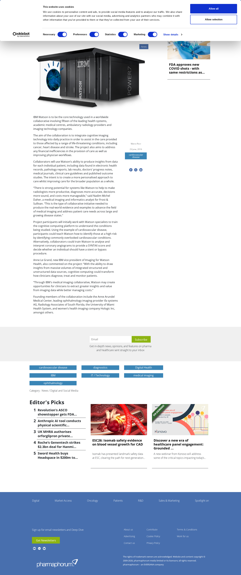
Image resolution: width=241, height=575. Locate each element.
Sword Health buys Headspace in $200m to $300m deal (56, 457)
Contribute (152, 529)
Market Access (63, 500)
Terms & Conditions (187, 529)
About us (128, 529)
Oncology (92, 500)
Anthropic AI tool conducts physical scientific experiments (59, 425)
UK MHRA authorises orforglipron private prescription (54, 435)
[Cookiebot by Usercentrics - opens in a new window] (21, 34)
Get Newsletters (46, 540)
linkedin (39, 548)
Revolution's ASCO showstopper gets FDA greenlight (56, 414)
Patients (118, 500)
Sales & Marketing (169, 500)
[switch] (94, 34)
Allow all (214, 8)
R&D (140, 500)
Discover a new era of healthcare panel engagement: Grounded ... (179, 444)
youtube (34, 548)
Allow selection (213, 19)
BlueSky (44, 548)
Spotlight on (202, 500)
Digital (35, 500)
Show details (170, 34)
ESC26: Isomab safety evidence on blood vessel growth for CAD (117, 442)
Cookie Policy (153, 536)
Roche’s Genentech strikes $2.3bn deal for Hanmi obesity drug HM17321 (59, 446)
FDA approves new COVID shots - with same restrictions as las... (185, 68)
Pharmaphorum (57, 563)
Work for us (183, 536)
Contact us (129, 543)
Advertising (129, 536)
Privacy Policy (153, 543)
